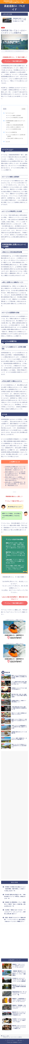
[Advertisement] (14, 815)
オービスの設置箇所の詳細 (14, 129)
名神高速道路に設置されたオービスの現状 (15, 121)
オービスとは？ (10, 113)
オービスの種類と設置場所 (14, 115)
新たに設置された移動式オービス (15, 127)
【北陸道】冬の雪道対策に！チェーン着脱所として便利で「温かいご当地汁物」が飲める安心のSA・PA (15, 904)
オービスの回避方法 (11, 132)
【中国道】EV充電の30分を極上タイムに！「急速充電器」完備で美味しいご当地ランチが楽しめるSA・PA (15, 888)
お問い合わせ (19, 1040)
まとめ (8, 141)
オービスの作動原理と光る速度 (15, 117)
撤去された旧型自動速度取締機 (15, 125)
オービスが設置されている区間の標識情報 (16, 135)
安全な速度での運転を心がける (15, 138)
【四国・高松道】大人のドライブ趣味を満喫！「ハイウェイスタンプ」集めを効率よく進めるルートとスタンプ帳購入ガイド (15, 919)
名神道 (3, 27)
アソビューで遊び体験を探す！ (14, 61)
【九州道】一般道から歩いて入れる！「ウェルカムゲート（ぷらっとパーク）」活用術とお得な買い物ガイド (15, 911)
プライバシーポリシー (11, 1040)
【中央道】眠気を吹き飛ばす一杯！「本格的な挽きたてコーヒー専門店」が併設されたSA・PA (15, 896)
